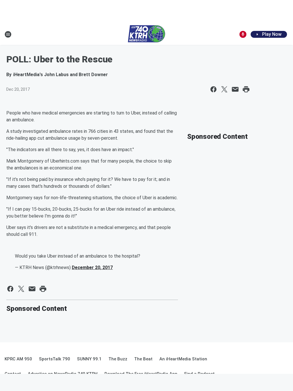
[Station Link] (146, 34)
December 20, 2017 (92, 267)
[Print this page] (246, 89)
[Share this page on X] (224, 89)
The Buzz (117, 359)
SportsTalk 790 (54, 359)
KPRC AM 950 (18, 359)
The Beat (143, 359)
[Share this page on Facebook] (213, 89)
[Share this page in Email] (235, 89)
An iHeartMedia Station (183, 359)
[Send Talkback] (242, 34)
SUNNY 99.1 (89, 359)
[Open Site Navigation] (8, 34)
